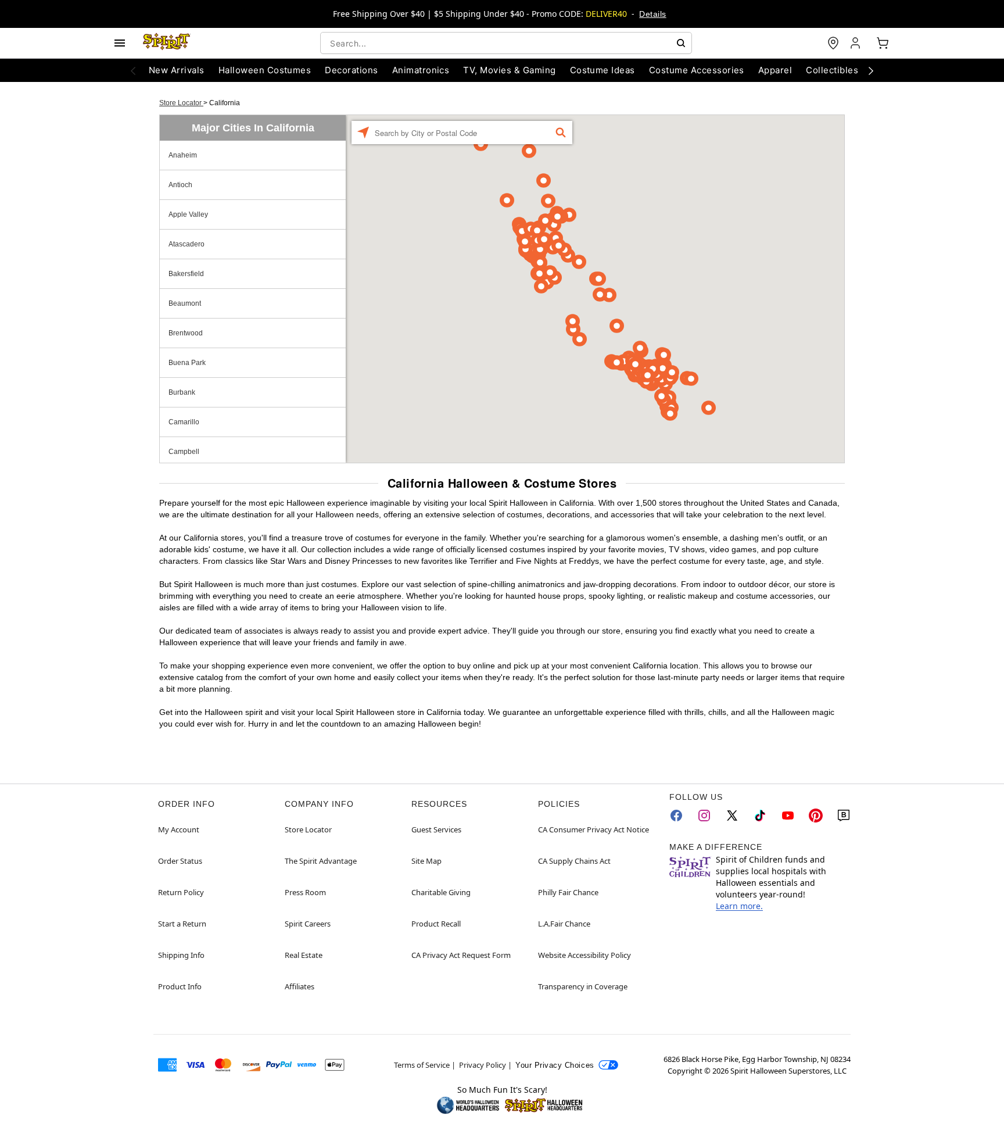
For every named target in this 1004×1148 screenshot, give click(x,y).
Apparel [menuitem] (775, 70)
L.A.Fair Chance (564, 923)
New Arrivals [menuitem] (177, 70)
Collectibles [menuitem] (832, 70)
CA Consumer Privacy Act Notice (593, 829)
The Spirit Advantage (321, 861)
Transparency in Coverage (583, 986)
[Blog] (844, 815)
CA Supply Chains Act (574, 861)
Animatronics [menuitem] (421, 70)
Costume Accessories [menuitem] (696, 70)
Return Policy (181, 892)
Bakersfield (186, 274)
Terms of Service (422, 1065)
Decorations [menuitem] (351, 70)
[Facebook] (676, 815)
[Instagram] (704, 815)
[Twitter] (732, 815)
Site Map (426, 861)
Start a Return (182, 923)
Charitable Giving (441, 892)
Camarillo (183, 422)
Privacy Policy (482, 1065)
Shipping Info (181, 955)
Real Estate (303, 955)
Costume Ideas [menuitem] (602, 70)
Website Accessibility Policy (584, 955)
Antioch (180, 185)
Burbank (181, 392)
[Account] (856, 43)
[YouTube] (788, 815)
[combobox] (506, 43)
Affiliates (299, 986)
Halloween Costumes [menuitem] (264, 70)
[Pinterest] (816, 815)
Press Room (305, 892)
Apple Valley (188, 214)
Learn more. (739, 905)
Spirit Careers (308, 923)
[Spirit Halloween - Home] (167, 43)
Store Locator (181, 103)
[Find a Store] (833, 43)
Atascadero (186, 244)
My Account (178, 829)
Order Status (180, 861)
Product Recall (436, 923)
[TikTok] (760, 815)
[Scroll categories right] (871, 70)
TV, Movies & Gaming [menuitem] (509, 70)
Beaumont (184, 303)
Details (652, 14)
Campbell (183, 452)
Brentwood (185, 333)
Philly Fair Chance (568, 892)
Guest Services (436, 829)
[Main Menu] (119, 43)
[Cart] (882, 43)
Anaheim (182, 155)
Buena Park (187, 363)
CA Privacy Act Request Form (461, 955)
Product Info (180, 986)
